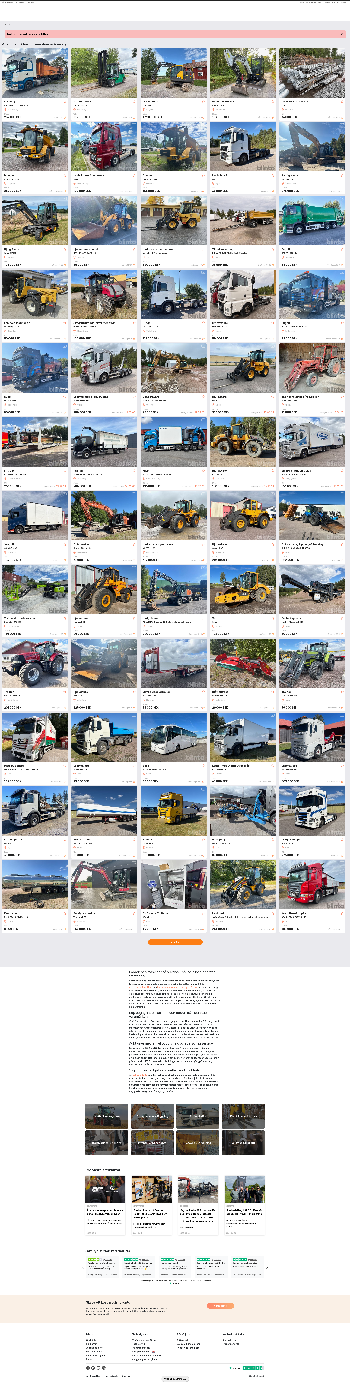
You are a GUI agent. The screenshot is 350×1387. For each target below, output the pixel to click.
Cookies (126, 1376)
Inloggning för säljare (188, 1347)
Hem (4, 24)
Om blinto (91, 1340)
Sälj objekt (7, 2)
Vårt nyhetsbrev (94, 1351)
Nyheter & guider (313, 2)
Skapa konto (220, 1305)
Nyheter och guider (96, 1355)
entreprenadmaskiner (140, 987)
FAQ (302, 2)
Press (89, 1359)
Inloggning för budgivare (145, 1359)
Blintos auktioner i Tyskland (146, 1355)
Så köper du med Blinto (144, 1340)
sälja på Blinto (140, 1074)
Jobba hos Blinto (95, 1347)
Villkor (326, 2)
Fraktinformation (141, 1347)
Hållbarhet (91, 1343)
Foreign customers (142, 1351)
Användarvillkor (93, 1376)
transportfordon (189, 987)
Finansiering (138, 1343)
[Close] (342, 34)
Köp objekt (20, 2)
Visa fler (175, 942)
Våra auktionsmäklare (188, 1343)
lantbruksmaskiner (167, 987)
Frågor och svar (231, 1343)
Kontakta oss (339, 2)
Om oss (30, 2)
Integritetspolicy (111, 1376)
